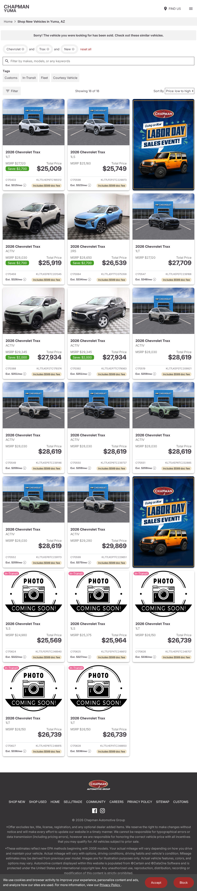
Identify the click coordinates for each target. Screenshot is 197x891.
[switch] (191, 8)
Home (8, 21)
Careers (116, 802)
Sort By (159, 91)
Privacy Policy (139, 802)
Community (96, 802)
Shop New (17, 802)
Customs (180, 802)
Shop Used (38, 802)
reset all (85, 49)
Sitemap (162, 802)
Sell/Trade (73, 802)
